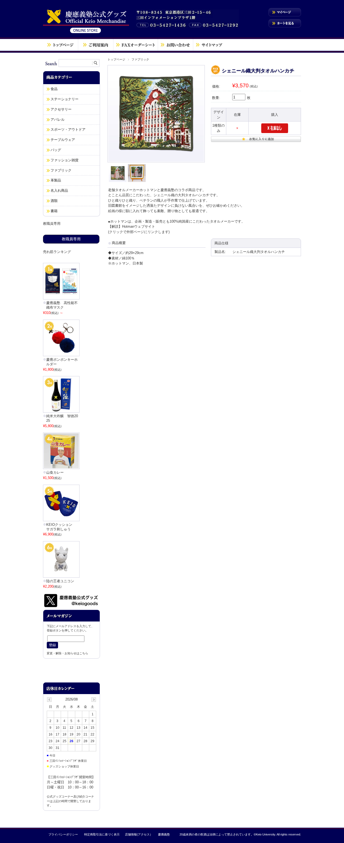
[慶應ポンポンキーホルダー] (61, 338)
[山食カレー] (61, 451)
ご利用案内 (95, 45)
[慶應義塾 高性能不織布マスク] (61, 281)
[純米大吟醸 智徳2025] (61, 394)
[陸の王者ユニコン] (61, 559)
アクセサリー (61, 109)
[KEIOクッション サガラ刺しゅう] (61, 503)
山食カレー (55, 472)
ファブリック (140, 59)
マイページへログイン (284, 12)
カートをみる (284, 23)
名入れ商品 (59, 190)
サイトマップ (209, 45)
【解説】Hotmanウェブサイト (131, 226)
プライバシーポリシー (63, 834)
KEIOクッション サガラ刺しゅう (61, 527)
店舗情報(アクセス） (139, 834)
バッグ (56, 150)
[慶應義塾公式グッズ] (86, 33)
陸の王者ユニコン (60, 581)
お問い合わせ (175, 45)
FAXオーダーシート (135, 45)
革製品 (56, 180)
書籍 (54, 211)
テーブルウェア (63, 140)
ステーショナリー (64, 99)
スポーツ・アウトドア (68, 129)
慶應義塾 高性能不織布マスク (62, 305)
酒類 (54, 201)
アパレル (57, 119)
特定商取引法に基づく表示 (102, 834)
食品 (54, 89)
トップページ (60, 45)
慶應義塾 (164, 834)
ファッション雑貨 (64, 160)
